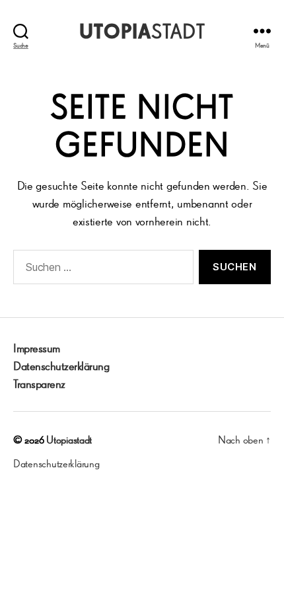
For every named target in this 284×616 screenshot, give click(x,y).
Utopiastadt (69, 439)
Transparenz (39, 383)
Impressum (36, 347)
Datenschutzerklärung (61, 365)
